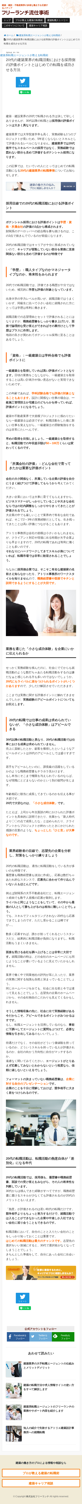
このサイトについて (14, 25)
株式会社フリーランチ (37, 1496)
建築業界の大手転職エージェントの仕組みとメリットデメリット (48, 1365)
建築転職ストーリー (57, 20)
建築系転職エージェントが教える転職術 (24, 55)
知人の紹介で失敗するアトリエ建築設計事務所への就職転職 (48, 1430)
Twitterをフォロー (43, 1337)
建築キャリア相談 (38, 25)
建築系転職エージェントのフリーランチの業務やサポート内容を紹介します (48, 1408)
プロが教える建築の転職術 (29, 20)
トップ (7, 20)
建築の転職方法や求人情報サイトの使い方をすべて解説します (48, 1387)
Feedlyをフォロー (65, 1337)
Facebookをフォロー (20, 1337)
